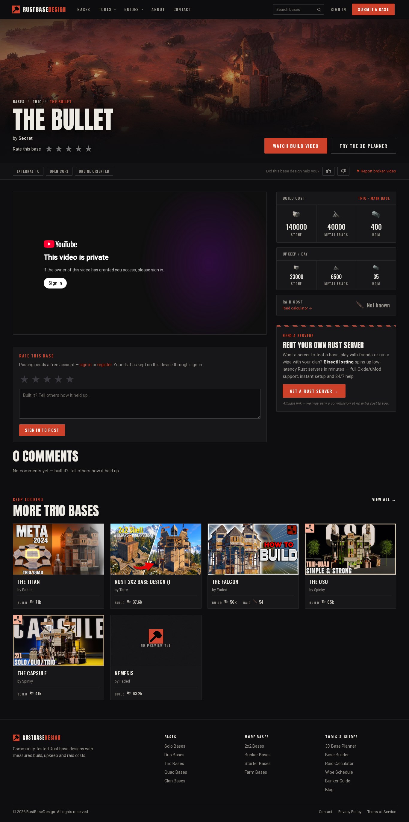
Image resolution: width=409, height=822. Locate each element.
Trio (37, 101)
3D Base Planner (340, 746)
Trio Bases (174, 763)
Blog (329, 789)
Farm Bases (256, 772)
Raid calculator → (297, 308)
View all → (384, 499)
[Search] (319, 9)
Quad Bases (175, 772)
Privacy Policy (349, 811)
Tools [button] (106, 9)
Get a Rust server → (314, 391)
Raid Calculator (339, 763)
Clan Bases (174, 781)
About (158, 9)
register (104, 364)
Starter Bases (258, 763)
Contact (182, 9)
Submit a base (373, 9)
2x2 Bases (254, 746)
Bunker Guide (337, 781)
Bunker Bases (258, 754)
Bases (83, 9)
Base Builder (337, 754)
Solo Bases (174, 746)
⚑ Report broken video (376, 171)
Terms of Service (381, 811)
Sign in (338, 9)
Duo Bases (174, 754)
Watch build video (296, 145)
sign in (86, 364)
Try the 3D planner (363, 145)
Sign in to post (42, 430)
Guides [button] (132, 9)
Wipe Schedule (339, 772)
